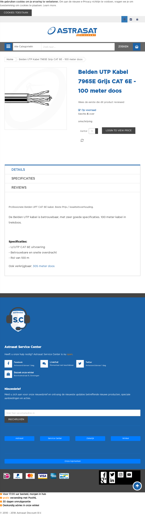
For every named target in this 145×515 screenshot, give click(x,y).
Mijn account (124, 19)
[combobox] (64, 47)
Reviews (19, 187)
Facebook (18, 362)
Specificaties (23, 178)
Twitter (89, 362)
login (137, 19)
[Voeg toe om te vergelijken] (82, 140)
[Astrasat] (72, 24)
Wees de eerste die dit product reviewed (101, 102)
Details (18, 169)
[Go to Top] (137, 485)
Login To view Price (119, 130)
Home (10, 59)
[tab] (72, 169)
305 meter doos (44, 266)
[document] (72, 8)
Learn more (49, 5)
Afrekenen (131, 19)
